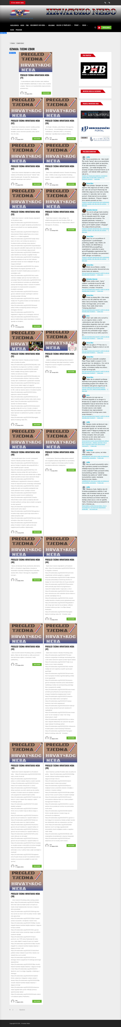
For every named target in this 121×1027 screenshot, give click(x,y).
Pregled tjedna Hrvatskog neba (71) (34, 76)
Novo (22, 25)
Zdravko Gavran (91, 210)
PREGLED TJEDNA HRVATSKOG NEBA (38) (25, 895)
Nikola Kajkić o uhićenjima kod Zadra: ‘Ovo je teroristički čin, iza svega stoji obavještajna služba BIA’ (94, 507)
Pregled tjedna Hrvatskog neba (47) (59, 453)
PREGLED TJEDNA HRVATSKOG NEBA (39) (59, 767)
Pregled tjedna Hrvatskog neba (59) (59, 122)
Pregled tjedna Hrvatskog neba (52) (59, 213)
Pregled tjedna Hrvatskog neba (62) (25, 122)
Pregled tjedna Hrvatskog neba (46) (25, 561)
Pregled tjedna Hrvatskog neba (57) (25, 167)
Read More (46, 93)
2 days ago (100, 274)
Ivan (26, 92)
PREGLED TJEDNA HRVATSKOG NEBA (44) (59, 561)
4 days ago (94, 446)
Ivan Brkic (89, 450)
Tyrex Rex (89, 183)
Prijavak (19, 30)
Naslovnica (14, 25)
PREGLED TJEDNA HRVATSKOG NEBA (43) (25, 648)
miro (87, 316)
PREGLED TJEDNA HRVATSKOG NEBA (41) (59, 648)
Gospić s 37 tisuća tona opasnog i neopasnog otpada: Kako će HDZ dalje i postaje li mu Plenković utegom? (94, 177)
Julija (88, 157)
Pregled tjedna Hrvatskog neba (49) (25, 453)
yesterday (97, 179)
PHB (27, 25)
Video (84, 25)
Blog (12, 30)
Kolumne (51, 25)
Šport (76, 25)
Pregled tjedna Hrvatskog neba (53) (25, 213)
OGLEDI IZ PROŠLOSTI (64, 25)
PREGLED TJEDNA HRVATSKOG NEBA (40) (25, 767)
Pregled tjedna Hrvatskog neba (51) (25, 355)
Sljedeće (22, 1010)
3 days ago (100, 291)
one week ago (93, 509)
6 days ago (101, 458)
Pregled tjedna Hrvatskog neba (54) (59, 167)
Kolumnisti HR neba (37, 25)
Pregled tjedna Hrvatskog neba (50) (59, 355)
